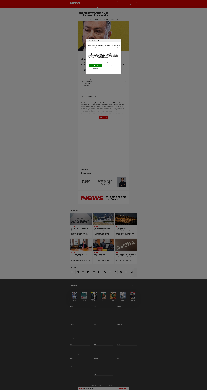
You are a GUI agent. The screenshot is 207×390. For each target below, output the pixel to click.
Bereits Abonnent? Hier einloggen (112, 70)
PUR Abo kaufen (112, 68)
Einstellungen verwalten (95, 68)
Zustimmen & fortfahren (95, 65)
